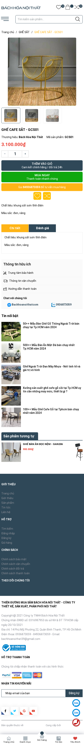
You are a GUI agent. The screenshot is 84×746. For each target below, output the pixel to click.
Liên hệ (5, 512)
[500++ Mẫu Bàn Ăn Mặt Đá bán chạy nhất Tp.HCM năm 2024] (11, 353)
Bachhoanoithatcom (25, 304)
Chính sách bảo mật (13, 559)
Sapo (64, 725)
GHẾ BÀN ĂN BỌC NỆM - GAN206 (43, 444)
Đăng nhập (8, 533)
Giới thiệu (7, 498)
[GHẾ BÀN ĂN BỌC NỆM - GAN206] (11, 452)
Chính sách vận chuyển (15, 563)
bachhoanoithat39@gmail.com (20, 638)
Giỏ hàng (6, 542)
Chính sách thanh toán (15, 573)
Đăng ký (6, 538)
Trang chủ (7, 493)
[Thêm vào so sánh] (47, 196)
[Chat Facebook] (9, 304)
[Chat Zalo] (53, 304)
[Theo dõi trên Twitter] (15, 711)
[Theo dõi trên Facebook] (5, 711)
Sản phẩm (7, 502)
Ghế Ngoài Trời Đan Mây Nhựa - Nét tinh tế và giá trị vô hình (51, 368)
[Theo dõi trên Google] (24, 711)
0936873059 (63, 304)
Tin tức (6, 507)
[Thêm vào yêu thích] (37, 196)
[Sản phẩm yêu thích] (58, 8)
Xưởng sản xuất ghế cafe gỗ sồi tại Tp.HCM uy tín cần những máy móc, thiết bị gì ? (52, 389)
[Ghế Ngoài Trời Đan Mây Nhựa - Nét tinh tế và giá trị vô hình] (11, 374)
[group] (42, 72)
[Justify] (77, 19)
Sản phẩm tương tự (18, 436)
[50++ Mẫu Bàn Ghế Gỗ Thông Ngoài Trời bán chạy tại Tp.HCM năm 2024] (11, 331)
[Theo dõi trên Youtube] (33, 711)
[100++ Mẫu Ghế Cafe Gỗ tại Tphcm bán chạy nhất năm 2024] (11, 417)
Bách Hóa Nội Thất (34, 725)
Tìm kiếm (7, 528)
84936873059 (31, 187)
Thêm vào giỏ (42, 165)
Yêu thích (75, 742)
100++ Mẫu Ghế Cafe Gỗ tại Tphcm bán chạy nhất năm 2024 (51, 411)
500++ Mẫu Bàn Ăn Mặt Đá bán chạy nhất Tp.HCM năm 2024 (49, 346)
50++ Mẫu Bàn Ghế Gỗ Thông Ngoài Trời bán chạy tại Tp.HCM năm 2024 (51, 325)
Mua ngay (42, 177)
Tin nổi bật (9, 316)
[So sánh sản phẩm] (76, 8)
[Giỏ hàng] (67, 8)
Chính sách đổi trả (12, 568)
